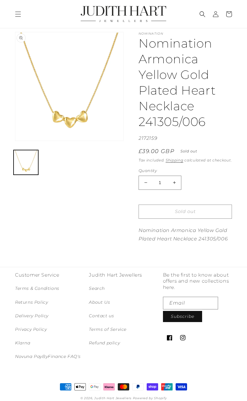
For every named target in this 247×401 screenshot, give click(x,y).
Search (97, 288)
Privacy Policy (31, 329)
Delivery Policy (31, 315)
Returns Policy (31, 302)
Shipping (174, 160)
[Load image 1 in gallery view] (26, 162)
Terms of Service (108, 329)
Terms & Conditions (37, 288)
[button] (18, 14)
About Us (99, 302)
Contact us (101, 315)
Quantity (148, 170)
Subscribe (182, 316)
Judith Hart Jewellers (113, 398)
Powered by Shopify (150, 398)
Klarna (22, 343)
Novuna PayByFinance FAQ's (48, 356)
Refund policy (104, 343)
